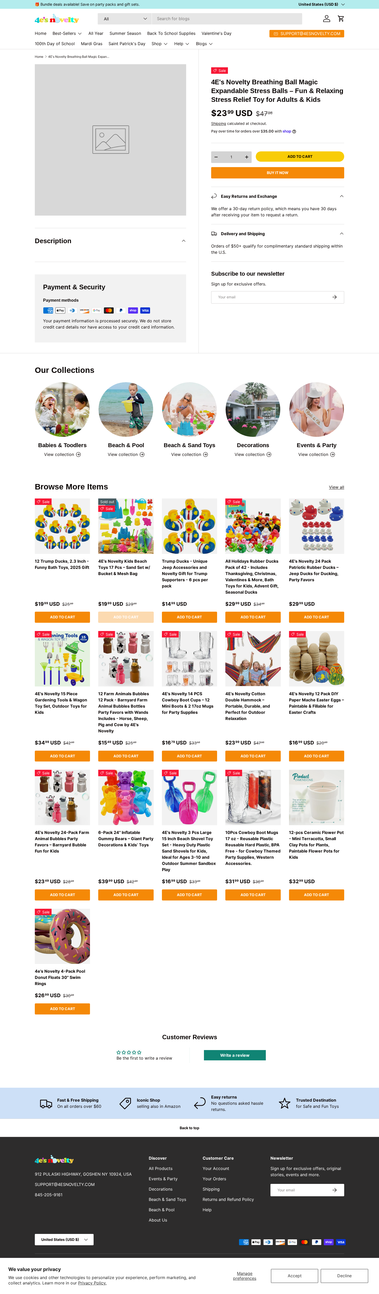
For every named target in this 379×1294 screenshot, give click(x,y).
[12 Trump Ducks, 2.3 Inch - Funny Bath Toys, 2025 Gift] (62, 526)
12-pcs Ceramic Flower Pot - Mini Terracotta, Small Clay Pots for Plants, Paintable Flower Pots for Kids (316, 845)
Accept (295, 1275)
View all (336, 487)
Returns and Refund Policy (228, 1199)
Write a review (235, 1055)
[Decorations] (253, 409)
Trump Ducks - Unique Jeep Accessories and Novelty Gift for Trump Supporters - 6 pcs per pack (185, 573)
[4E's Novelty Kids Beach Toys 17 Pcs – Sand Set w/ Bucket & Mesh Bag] (125, 526)
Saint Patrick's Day (127, 43)
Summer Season (125, 33)
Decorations (253, 445)
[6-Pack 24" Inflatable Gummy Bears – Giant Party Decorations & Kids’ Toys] (125, 797)
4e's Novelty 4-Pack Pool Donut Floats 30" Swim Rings (60, 977)
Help (178, 43)
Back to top (189, 1128)
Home (40, 33)
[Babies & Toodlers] (62, 409)
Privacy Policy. (92, 1282)
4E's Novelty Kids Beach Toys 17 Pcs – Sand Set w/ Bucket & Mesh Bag (124, 567)
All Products (160, 1168)
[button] (341, 18)
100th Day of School (55, 43)
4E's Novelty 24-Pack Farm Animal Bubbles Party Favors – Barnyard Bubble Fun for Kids (62, 842)
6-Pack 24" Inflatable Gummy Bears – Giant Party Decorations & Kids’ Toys (125, 838)
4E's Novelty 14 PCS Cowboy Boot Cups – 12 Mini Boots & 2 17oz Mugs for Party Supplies (187, 703)
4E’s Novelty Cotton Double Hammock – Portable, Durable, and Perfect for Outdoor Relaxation (247, 706)
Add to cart (299, 156)
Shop (157, 43)
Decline (344, 1275)
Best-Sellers (64, 33)
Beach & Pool (126, 445)
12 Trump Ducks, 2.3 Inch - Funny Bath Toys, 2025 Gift (62, 564)
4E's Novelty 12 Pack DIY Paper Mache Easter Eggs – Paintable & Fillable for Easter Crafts (316, 703)
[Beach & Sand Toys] (189, 409)
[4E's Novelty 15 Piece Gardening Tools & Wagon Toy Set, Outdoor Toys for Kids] (62, 658)
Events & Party (316, 445)
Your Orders (214, 1178)
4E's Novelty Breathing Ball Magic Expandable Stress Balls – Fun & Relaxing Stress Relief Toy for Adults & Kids (79, 56)
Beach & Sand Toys (189, 445)
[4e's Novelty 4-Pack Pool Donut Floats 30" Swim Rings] (62, 936)
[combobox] (200, 18)
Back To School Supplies (171, 33)
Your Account (216, 1168)
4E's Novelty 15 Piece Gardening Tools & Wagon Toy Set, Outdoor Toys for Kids (61, 703)
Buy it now (278, 172)
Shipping (218, 123)
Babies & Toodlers (62, 445)
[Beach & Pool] (125, 409)
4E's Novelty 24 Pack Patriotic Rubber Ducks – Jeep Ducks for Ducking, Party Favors (314, 570)
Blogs (201, 43)
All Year (95, 33)
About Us (158, 1220)
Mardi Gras (91, 43)
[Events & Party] (316, 409)
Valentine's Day (217, 33)
